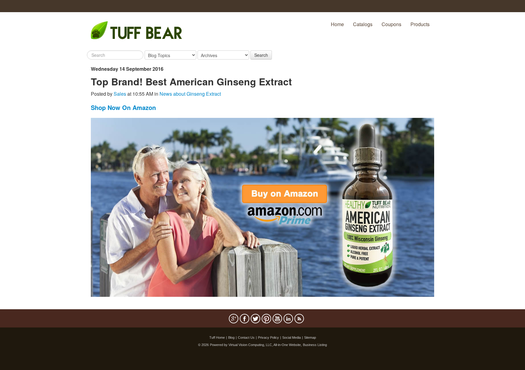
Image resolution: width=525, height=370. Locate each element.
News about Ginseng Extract (190, 93)
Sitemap (310, 337)
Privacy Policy (268, 337)
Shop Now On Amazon (123, 107)
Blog (231, 337)
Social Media (291, 337)
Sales (120, 93)
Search (261, 55)
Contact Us (246, 337)
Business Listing (315, 345)
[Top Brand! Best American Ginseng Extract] (262, 206)
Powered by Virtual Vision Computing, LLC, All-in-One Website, (256, 345)
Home (337, 24)
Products (420, 24)
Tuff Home (217, 337)
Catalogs (362, 24)
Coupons (391, 24)
